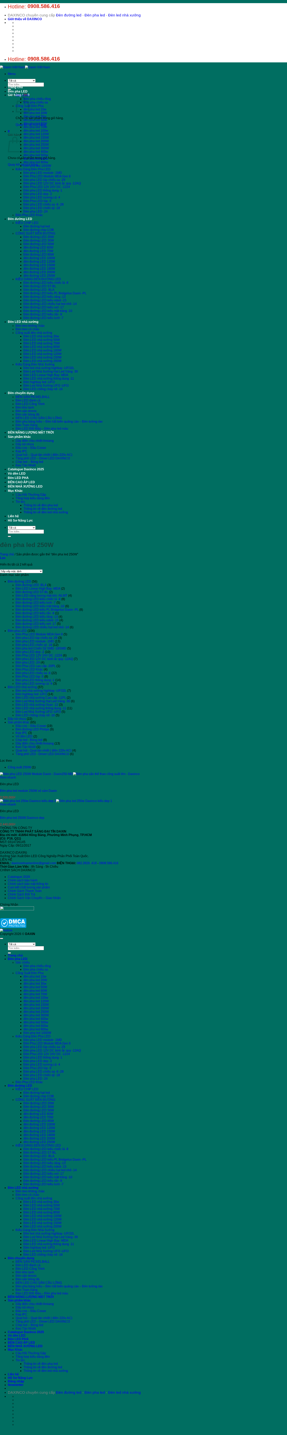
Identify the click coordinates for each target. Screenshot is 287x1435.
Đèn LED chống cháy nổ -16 (43, 389)
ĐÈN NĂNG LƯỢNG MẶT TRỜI (31, 432)
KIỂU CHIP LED (27, 222)
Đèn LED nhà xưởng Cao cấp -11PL (41, 697)
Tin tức (20, 501)
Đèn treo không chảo (30, 325)
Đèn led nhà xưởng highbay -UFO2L (48, 368)
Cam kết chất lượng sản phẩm (29, 887)
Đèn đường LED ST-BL (39, 286)
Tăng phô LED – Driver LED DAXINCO (43, 458)
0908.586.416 (44, 6)
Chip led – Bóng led (29, 461)
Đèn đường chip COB (38, 230)
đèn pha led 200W (36, 141)
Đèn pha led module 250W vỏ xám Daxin (28, 790)
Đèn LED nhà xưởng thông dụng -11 (48, 378)
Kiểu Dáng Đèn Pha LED (33, 169)
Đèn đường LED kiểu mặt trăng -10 (47, 311)
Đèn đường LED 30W (38, 240)
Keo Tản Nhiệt (26, 465)
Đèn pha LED (18, 91)
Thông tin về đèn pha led (40, 505)
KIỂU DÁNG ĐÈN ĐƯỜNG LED (38, 279)
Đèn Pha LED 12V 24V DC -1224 (46, 187)
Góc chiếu (23, 95)
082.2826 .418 (87, 863)
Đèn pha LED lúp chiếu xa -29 (44, 179)
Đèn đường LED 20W (38, 237)
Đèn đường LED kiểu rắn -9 (42, 314)
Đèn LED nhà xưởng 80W (41, 346)
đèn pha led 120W (36, 134)
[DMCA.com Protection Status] (13, 927)
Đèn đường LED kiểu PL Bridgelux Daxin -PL (54, 293)
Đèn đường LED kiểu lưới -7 (43, 318)
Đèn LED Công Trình (30, 404)
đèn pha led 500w (35, 155)
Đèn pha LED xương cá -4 (41, 197)
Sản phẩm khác (19, 436)
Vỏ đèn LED (17, 473)
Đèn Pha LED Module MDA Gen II (46, 176)
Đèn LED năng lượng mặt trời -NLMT (41, 595)
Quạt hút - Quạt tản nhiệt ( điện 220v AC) (43, 750)
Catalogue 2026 (19, 876)
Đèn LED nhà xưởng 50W (41, 339)
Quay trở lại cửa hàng (23, 164)
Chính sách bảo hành (22, 880)
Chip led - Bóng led (29, 740)
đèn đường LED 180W (39, 268)
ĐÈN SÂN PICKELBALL (33, 397)
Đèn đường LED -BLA (38, 289)
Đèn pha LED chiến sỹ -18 (41, 208)
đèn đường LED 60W (38, 247)
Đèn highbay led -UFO (39, 382)
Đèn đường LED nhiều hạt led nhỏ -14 (50, 303)
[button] (12, 73)
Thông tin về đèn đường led (42, 508)
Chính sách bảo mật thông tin (28, 883)
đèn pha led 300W (36, 148)
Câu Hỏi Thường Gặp (31, 494)
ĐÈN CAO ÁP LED (21, 482)
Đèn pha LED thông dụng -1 (42, 190)
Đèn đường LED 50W (38, 244)
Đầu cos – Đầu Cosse (31, 447)
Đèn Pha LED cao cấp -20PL (36, 666)
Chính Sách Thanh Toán (25, 891)
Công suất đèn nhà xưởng (34, 332)
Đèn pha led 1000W (37, 165)
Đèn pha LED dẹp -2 (37, 194)
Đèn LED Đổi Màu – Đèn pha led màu (42, 428)
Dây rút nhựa (25, 444)
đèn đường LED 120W (39, 261)
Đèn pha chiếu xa (35, 102)
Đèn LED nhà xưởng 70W (41, 343)
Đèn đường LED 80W (38, 254)
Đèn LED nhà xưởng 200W (42, 361)
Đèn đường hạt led (36, 226)
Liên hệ (13, 516)
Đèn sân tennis (26, 411)
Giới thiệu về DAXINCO (25, 19)
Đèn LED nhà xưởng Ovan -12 (37, 704)
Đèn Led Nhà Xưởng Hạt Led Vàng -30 (50, 371)
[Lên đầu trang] (1, 938)
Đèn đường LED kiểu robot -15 (44, 300)
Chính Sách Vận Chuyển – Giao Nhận (34, 898)
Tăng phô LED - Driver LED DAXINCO (42, 754)
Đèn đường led (68, 15)
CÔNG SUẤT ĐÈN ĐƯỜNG (35, 233)
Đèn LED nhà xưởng (23, 321)
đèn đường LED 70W (38, 251)
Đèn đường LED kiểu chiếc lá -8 (45, 282)
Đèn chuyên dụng (21, 393)
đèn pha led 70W (35, 127)
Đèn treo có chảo (27, 329)
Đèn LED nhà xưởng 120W (42, 354)
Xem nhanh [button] (8, 777)
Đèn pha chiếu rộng (37, 99)
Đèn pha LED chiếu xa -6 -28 (43, 204)
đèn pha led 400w (35, 151)
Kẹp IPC (21, 451)
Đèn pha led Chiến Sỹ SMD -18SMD (41, 648)
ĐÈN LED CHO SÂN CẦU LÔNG (39, 418)
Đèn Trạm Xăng (26, 425)
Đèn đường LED (20, 219)
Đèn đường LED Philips (32, 729)
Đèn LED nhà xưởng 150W (42, 357)
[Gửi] (9, 89)
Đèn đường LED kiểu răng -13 (44, 296)
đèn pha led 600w (35, 158)
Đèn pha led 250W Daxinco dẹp (22, 817)
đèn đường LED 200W (39, 272)
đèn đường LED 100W (39, 258)
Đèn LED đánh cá (28, 400)
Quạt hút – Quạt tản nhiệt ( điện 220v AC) (44, 454)
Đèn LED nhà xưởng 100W (42, 350)
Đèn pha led (95, 15)
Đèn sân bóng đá (27, 414)
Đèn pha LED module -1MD (42, 172)
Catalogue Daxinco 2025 (26, 469)
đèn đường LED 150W (39, 265)
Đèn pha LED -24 (35, 211)
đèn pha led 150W (36, 137)
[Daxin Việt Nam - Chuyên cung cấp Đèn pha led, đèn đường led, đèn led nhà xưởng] (25, 67)
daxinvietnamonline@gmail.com (34, 863)
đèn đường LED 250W (39, 275)
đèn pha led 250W (36, 144)
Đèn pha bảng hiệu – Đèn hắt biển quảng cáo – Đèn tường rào (59, 421)
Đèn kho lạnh (25, 407)
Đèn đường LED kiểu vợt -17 (43, 307)
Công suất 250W (19, 767)
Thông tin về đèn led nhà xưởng (45, 512)
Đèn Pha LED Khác (29, 215)
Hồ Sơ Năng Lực (20, 520)
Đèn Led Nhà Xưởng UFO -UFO (46, 385)
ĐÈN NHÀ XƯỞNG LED (25, 486)
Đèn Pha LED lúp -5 (37, 201)
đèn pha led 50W (35, 120)
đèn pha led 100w (35, 130)
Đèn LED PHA (18, 478)
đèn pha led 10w (34, 109)
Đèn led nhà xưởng (124, 15)
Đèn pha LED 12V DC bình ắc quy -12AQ (52, 183)
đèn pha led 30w (34, 116)
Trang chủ (15, 87)
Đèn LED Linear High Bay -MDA (45, 375)
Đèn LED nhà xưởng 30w (41, 336)
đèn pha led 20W (35, 113)
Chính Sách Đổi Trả (21, 894)
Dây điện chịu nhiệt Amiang (35, 440)
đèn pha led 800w (35, 162)
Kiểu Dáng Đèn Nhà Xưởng (35, 364)
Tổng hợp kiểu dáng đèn (33, 498)
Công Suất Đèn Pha (30, 973)
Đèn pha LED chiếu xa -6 (33, 673)
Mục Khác (15, 490)
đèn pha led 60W (35, 123)
